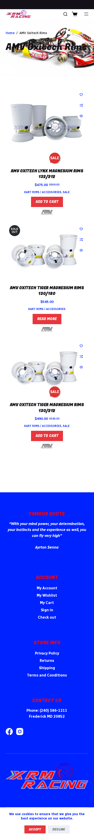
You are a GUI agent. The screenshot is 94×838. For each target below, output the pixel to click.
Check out (47, 617)
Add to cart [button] (47, 201)
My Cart (47, 603)
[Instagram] (19, 731)
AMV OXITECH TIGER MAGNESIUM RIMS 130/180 (47, 291)
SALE (66, 192)
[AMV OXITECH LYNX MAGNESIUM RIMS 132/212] (47, 123)
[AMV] (47, 212)
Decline (58, 829)
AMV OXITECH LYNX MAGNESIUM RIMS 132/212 (47, 174)
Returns (47, 660)
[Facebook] (9, 731)
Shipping (47, 668)
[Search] (65, 14)
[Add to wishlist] (81, 94)
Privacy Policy (47, 653)
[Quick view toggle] (81, 116)
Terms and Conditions (47, 675)
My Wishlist (47, 595)
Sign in (47, 610)
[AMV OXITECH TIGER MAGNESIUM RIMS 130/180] (47, 249)
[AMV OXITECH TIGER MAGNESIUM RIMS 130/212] (47, 366)
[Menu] (86, 14)
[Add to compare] (81, 105)
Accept (35, 829)
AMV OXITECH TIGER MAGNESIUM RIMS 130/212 (47, 408)
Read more (47, 318)
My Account (47, 588)
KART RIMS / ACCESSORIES (42, 192)
